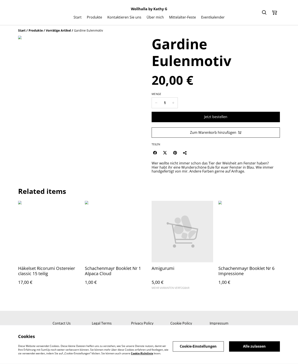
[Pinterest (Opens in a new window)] (175, 152)
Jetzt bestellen (215, 116)
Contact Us (62, 323)
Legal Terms (102, 323)
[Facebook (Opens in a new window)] (155, 152)
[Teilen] (185, 152)
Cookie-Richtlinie (142, 353)
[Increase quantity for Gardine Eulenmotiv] (173, 102)
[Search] (264, 12)
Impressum (219, 323)
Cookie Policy (181, 323)
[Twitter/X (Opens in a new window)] (165, 152)
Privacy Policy (142, 323)
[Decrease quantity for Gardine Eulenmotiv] (156, 102)
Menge (156, 94)
